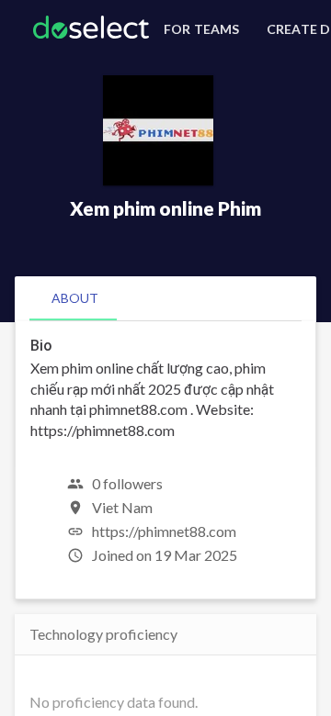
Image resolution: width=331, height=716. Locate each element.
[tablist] (165, 298)
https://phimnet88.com (164, 531)
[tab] (74, 298)
